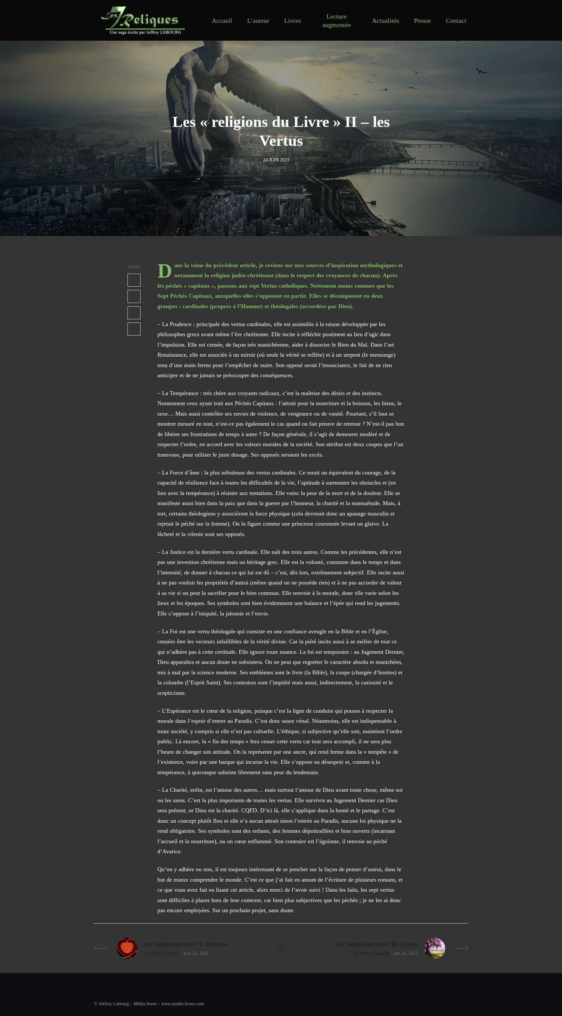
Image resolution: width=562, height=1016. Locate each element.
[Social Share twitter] (133, 296)
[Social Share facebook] (133, 280)
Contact (456, 20)
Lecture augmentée (336, 20)
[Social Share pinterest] (133, 329)
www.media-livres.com (182, 1003)
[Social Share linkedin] (133, 312)
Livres (292, 20)
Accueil (222, 20)
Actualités (385, 20)
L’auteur (258, 20)
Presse (422, 20)
